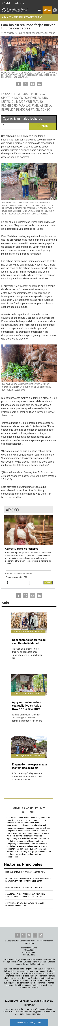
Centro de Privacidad (34, 959)
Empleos (27, 962)
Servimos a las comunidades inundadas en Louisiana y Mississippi (24, 904)
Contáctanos (38, 964)
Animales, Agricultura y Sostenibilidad (22, 17)
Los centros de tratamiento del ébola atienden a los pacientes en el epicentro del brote (28, 879)
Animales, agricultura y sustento (28, 631)
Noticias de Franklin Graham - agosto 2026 (25, 872)
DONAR (48, 582)
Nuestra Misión (15, 962)
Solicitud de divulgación (13, 959)
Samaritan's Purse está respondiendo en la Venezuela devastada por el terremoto (25, 895)
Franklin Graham (39, 962)
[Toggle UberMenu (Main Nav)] (39, 10)
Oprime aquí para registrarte (29, 1022)
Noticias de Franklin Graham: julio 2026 (23, 887)
